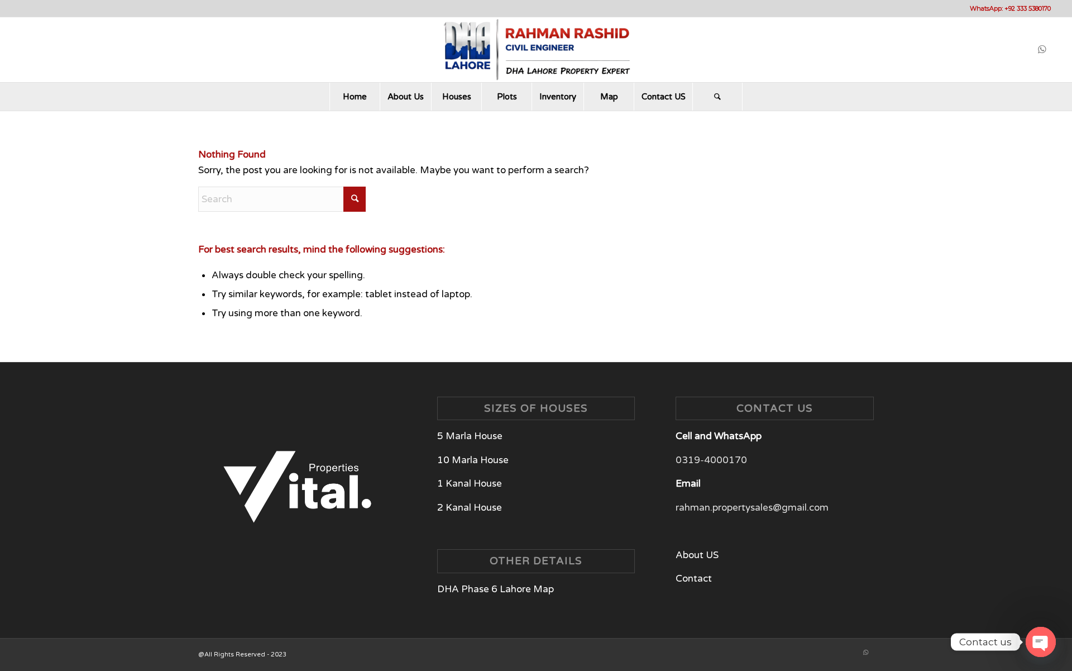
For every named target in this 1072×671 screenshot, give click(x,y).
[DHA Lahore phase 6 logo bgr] (536, 49)
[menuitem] (354, 97)
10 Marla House (473, 460)
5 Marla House (471, 436)
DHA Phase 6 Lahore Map (495, 589)
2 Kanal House (469, 507)
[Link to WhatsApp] (1042, 49)
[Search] (717, 97)
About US (697, 555)
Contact (694, 578)
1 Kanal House (469, 483)
